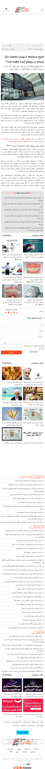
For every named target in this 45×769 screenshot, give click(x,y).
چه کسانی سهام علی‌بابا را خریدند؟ (32, 620)
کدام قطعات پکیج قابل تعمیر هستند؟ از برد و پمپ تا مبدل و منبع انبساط (21, 671)
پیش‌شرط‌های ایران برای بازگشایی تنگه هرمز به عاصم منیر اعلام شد (23, 530)
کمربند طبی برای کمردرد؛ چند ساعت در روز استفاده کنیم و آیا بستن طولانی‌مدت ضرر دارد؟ (24, 640)
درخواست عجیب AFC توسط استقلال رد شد (30, 624)
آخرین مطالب (36, 527)
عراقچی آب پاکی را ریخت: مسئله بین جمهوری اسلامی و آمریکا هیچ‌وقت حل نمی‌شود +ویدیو (22, 140)
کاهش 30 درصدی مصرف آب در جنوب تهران (30, 589)
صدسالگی (27, 749)
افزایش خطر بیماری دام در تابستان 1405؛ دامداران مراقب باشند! (24, 654)
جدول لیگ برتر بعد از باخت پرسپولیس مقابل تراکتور (27, 498)
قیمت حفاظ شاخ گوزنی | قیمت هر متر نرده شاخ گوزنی (27, 664)
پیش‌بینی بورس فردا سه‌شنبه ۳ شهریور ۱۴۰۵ (29, 512)
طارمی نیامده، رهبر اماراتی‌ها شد (33, 616)
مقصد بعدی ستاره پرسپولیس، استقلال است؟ (29, 604)
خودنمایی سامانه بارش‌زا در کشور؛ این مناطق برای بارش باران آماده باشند (21, 522)
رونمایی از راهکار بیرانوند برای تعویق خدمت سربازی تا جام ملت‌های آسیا (22, 574)
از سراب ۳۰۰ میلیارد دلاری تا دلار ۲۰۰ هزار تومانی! (28, 585)
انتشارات (24, 752)
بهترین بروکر (32, 725)
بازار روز (28, 46)
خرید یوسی (7, 722)
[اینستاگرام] (20, 767)
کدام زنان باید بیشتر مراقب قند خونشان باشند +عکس (27, 544)
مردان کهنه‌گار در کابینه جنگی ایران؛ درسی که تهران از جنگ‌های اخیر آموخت (23, 211)
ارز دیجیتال (24, 725)
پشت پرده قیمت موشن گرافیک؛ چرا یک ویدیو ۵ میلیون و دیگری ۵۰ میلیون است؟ (24, 649)
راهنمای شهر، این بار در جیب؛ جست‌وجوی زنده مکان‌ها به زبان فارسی (23, 581)
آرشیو (17, 752)
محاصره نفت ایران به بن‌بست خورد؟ (32, 612)
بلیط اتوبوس (16, 725)
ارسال (11, 352)
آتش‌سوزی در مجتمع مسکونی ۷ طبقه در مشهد (29, 556)
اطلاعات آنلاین (22, 10)
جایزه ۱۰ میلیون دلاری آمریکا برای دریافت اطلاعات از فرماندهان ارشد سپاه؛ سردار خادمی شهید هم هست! (23, 517)
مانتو (42, 722)
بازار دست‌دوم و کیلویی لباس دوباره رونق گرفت (29, 548)
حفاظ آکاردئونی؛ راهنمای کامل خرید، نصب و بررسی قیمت (26, 668)
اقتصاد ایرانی (40, 725)
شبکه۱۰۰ (35, 749)
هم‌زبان (19, 749)
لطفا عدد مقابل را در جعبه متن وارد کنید (34, 347)
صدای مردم (10, 749)
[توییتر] (17, 767)
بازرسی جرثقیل (35, 722)
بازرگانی (38, 632)
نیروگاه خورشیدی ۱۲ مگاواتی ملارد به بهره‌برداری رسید (27, 596)
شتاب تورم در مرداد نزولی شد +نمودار (31, 608)
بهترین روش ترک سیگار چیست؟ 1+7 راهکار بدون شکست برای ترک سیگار (22, 645)
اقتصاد (33, 46)
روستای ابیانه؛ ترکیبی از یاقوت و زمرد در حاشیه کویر (28, 600)
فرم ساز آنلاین (26, 722)
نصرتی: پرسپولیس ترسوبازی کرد (33, 552)
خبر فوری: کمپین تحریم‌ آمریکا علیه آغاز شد (30, 502)
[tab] (38, 476)
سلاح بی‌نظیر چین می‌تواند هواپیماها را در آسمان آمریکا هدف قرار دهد (22, 570)
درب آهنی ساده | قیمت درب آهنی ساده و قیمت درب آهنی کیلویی (24, 661)
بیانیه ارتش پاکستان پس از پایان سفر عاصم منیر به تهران (26, 494)
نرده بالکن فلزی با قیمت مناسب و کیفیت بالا (29, 657)
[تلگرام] (14, 767)
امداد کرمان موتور (16, 722)
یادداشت (32, 752)
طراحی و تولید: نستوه (20, 764)
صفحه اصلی (40, 46)
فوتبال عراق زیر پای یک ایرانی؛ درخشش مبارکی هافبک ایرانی (25, 636)
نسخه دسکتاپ (22, 732)
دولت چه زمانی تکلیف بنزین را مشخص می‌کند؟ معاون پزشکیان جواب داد (21, 566)
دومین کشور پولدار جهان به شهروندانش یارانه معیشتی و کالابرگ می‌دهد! (24, 223)
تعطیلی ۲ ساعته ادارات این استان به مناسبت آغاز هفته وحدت (25, 628)
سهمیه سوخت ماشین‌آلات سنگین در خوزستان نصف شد (26, 593)
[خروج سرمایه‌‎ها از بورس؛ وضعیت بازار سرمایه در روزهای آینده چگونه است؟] (22, 86)
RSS (11, 752)
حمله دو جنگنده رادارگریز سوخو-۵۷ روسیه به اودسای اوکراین (25, 484)
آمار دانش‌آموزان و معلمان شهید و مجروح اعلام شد (28, 578)
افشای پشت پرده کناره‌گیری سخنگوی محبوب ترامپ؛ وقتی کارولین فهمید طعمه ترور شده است (23, 229)
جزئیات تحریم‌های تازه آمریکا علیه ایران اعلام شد (28, 481)
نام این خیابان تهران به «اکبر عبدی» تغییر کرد (29, 540)
